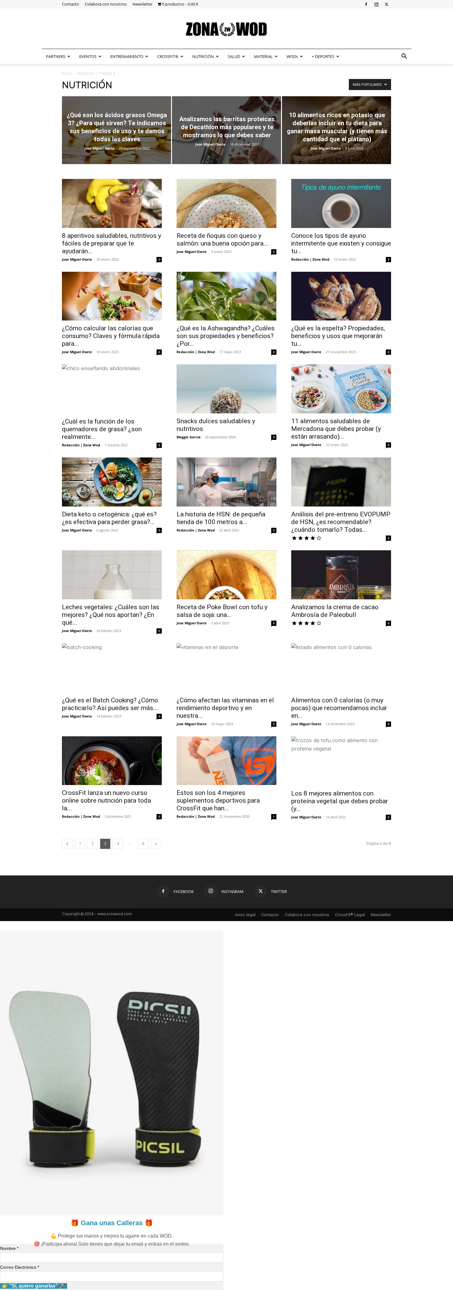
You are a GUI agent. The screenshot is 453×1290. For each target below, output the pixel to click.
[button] (404, 56)
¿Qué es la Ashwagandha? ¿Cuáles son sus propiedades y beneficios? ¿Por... (226, 336)
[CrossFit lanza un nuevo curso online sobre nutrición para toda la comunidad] (112, 760)
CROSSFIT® (167, 56)
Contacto (70, 4)
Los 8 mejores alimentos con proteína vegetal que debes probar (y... (339, 801)
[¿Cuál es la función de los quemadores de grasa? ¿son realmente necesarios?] (112, 389)
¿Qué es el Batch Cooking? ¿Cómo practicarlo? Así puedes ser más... (110, 704)
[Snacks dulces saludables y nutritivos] (226, 388)
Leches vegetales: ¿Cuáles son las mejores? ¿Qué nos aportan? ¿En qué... (110, 614)
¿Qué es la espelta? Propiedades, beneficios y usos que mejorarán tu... (338, 336)
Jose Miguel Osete (99, 148)
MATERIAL (263, 56)
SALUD (234, 56)
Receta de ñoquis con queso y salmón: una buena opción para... (222, 239)
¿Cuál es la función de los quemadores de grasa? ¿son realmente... (102, 429)
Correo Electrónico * (19, 1267)
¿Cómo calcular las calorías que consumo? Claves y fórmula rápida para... (111, 336)
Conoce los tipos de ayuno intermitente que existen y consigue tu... (341, 243)
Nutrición (85, 73)
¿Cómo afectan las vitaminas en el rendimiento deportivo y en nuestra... (225, 708)
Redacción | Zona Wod (310, 259)
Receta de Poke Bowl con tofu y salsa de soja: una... (222, 610)
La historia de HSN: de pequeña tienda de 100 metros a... (221, 518)
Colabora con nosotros (106, 4)
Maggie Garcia (189, 437)
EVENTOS (87, 56)
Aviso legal (245, 914)
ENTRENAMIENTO (126, 56)
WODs (292, 56)
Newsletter (143, 4)
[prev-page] (67, 844)
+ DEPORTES (323, 56)
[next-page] (156, 844)
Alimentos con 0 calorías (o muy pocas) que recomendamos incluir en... (339, 708)
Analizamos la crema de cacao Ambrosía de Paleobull (334, 610)
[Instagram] (376, 4)
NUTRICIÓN (203, 56)
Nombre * (9, 1248)
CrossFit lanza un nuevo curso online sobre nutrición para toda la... (106, 800)
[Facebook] (366, 4)
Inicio (66, 73)
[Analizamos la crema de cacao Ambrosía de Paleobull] (341, 574)
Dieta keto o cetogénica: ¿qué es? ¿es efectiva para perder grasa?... (109, 518)
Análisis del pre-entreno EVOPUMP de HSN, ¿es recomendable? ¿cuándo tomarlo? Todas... (340, 522)
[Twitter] (386, 4)
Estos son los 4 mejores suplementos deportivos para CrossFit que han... (218, 800)
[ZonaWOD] (226, 29)
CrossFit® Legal (350, 914)
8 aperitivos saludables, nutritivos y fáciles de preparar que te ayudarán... (111, 243)
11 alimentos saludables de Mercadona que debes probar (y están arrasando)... (336, 428)
